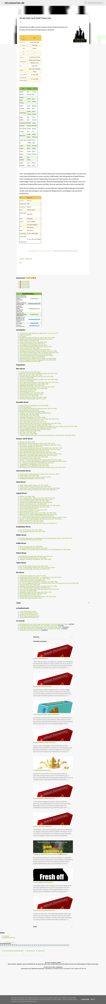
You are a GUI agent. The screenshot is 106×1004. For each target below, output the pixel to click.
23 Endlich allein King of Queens (41, 770)
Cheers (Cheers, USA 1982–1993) (29, 340)
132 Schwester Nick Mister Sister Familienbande (46, 714)
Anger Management (25, 334)
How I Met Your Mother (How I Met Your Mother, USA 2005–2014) (39, 352)
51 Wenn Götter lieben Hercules (28, 613)
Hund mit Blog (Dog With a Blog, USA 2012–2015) (34, 451)
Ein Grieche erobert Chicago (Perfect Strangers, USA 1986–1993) (38, 582)
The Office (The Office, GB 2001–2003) (31, 394)
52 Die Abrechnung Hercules (27, 611)
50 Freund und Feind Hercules (28, 614)
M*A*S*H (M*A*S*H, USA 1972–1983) (30, 530)
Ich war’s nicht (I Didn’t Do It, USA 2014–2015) (33, 510)
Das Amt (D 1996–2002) (26, 378)
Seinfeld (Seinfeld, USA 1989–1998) (29, 361)
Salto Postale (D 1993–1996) (27, 390)
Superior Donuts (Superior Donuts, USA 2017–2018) (34, 477)
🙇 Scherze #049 (24, 286)
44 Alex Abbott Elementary (40, 658)
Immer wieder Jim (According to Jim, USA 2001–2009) (35, 354)
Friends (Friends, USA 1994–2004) (29, 348)
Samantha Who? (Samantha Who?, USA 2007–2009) (35, 429)
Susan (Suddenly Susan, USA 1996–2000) (31, 393)
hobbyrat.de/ (34, 298)
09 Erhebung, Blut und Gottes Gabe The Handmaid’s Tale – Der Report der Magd (43, 624)
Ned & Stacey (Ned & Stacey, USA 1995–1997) (33, 593)
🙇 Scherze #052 (24, 281)
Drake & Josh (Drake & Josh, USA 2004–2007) (33, 504)
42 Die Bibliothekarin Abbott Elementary (44, 798)
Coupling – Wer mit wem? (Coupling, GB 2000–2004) (34, 413)
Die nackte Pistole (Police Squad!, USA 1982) (32, 558)
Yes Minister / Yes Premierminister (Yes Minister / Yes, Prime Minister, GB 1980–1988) (44, 549)
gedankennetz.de (34, 308)
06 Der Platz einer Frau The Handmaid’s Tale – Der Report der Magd (39, 628)
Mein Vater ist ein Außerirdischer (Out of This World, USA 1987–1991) (40, 454)
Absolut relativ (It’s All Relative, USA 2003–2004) (33, 405)
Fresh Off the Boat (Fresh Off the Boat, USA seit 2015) (35, 346)
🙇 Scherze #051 (24, 283)
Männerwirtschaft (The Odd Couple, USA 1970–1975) (35, 592)
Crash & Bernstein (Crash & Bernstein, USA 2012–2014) (35, 499)
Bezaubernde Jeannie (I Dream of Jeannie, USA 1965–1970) (37, 337)
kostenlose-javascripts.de (10, 942)
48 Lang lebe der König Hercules (29, 617)
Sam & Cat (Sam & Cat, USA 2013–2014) (31, 520)
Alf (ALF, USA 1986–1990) (27, 442)
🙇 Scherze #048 (24, 287)
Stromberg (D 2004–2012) (27, 391)
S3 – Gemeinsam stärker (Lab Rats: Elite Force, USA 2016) (36, 463)
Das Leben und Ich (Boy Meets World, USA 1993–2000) (35, 502)
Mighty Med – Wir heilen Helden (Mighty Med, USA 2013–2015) (38, 455)
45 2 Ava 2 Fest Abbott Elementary (42, 826)
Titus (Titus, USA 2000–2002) (28, 434)
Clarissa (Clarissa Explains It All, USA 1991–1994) (34, 501)
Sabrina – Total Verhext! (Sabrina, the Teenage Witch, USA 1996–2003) (40, 460)
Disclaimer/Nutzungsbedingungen (13, 950)
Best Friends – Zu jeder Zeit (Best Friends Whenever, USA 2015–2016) (40, 445)
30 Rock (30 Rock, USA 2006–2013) (29, 372)
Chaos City (29, 258)
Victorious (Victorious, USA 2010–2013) (31, 522)
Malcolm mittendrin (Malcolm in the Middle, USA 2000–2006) (37, 358)
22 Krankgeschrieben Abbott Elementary (44, 910)
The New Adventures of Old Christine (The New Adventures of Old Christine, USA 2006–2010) (47, 435)
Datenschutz (30, 950)
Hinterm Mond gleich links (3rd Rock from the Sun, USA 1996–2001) (39, 449)
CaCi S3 (22, 258)
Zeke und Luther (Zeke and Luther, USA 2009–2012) (34, 569)
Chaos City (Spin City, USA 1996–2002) (30, 546)
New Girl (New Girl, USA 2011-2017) (30, 595)
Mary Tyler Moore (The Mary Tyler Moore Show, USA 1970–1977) (39, 382)
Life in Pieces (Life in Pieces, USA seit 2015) (32, 357)
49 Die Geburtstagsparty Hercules (29, 616)
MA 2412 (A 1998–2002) (26, 381)
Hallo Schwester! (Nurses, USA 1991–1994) (32, 531)
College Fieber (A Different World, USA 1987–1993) (34, 579)
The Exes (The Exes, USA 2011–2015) (30, 598)
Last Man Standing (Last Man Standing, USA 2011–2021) (36, 355)
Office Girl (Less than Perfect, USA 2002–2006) (33, 388)
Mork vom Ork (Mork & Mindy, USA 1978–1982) (33, 457)
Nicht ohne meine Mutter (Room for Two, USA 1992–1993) (36, 387)
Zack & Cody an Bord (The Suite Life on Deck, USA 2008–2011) (38, 490)
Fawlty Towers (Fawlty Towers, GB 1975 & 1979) (33, 485)
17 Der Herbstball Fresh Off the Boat (43, 882)
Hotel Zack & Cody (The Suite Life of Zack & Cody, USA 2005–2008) (39, 488)
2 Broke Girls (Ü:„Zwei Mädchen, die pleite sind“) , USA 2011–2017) (39, 474)
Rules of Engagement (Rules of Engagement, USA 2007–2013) (37, 360)
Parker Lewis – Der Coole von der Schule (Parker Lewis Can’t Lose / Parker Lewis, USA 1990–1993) (48, 426)
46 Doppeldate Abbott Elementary (42, 686)
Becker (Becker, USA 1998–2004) (29, 410)
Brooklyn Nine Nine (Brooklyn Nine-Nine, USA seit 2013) (36, 339)
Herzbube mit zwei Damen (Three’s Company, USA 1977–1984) (38, 351)
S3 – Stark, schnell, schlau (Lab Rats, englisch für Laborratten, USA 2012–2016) (42, 461)
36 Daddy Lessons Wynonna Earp (29, 630)
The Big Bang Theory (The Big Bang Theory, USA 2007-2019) (37, 596)
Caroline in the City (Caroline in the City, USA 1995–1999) (36, 376)
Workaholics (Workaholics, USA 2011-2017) (32, 399)
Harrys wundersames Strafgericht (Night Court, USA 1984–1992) (38, 379)
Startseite (6, 936)
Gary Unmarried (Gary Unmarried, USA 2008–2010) (34, 349)
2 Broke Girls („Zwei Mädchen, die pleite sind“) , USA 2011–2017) (38, 333)
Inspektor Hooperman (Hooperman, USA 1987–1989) (35, 559)
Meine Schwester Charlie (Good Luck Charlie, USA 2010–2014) (37, 513)
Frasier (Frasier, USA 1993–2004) (29, 414)
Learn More (85, 999)
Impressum (41, 950)
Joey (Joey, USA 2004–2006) (27, 590)
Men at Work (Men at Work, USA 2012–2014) (32, 422)
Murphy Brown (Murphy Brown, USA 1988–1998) (33, 384)
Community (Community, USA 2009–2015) (32, 343)
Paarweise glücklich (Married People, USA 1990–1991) (35, 425)
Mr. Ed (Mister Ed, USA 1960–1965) (29, 458)
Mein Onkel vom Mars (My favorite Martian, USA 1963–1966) (37, 452)
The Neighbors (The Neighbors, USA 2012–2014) (33, 464)
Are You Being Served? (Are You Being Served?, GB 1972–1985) (38, 408)
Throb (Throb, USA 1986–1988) (28, 396)
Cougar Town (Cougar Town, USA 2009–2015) (33, 342)
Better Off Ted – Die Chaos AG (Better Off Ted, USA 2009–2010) (38, 373)
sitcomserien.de (14, 2)
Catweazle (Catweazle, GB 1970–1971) (30, 446)
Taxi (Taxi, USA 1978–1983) (27, 432)
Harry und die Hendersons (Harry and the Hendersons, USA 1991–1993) (40, 448)
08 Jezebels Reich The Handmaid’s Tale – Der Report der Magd (38, 625)
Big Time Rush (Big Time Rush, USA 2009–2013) (33, 566)
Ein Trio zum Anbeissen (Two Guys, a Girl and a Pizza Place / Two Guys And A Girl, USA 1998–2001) (49, 583)
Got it (93, 999)
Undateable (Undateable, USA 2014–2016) (32, 478)
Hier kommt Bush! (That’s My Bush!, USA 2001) (33, 548)
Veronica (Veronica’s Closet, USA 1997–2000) (33, 397)
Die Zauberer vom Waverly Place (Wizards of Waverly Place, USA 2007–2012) (42, 467)
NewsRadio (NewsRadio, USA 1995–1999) (31, 385)
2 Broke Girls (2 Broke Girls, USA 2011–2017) (32, 576)
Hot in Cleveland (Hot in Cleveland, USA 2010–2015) (34, 587)
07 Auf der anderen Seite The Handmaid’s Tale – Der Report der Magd (40, 627)
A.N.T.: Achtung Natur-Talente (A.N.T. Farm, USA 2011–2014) (37, 498)
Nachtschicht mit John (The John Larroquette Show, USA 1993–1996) (40, 423)
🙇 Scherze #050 (24, 284)
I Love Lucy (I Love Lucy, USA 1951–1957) (31, 420)
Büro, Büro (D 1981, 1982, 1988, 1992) (30, 375)
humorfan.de (34, 314)
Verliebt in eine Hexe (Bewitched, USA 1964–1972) (34, 466)
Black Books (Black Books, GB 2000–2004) (32, 411)
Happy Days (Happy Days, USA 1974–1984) (32, 417)
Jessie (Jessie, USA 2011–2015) (28, 511)
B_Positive (22, 336)
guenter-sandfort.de (9, 937)
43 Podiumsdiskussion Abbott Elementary (44, 742)
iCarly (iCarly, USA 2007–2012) (28, 508)
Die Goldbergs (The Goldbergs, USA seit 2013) (33, 345)
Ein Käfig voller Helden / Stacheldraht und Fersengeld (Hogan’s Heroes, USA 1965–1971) (45, 538)
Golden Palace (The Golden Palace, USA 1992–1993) (35, 487)
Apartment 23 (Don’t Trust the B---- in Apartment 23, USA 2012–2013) (40, 577)
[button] (20, 22)
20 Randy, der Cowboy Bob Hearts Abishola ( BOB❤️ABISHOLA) (50, 854)
